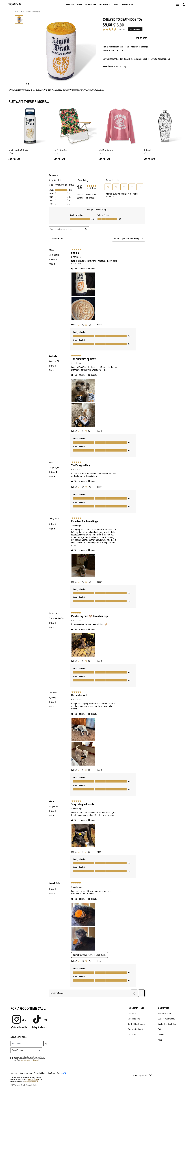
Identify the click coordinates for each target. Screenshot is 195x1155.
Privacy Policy (35, 1060)
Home (16, 11)
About (116, 4)
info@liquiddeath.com (31, 1081)
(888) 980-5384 (33, 1079)
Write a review (135, 29)
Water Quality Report (135, 1029)
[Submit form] (47, 1043)
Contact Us (132, 1035)
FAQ (159, 1029)
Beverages (70, 4)
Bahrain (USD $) (140, 1075)
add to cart (141, 38)
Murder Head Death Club (167, 1024)
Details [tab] (120, 50)
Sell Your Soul (105, 4)
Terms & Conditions (26, 1060)
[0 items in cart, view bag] (183, 4)
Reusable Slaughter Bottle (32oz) (18, 150)
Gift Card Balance (134, 1019)
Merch (79, 4)
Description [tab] (109, 50)
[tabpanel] (141, 60)
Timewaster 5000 (128, 4)
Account (29, 1073)
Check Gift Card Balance (136, 1024)
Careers (161, 1035)
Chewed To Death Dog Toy (33, 11)
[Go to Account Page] (177, 4)
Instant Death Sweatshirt (106, 150)
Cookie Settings (39, 1073)
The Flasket (147, 150)
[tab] (19, 19)
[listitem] (141, 59)
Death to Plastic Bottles (166, 1019)
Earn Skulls (132, 1013)
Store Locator (90, 4)
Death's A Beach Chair (61, 150)
